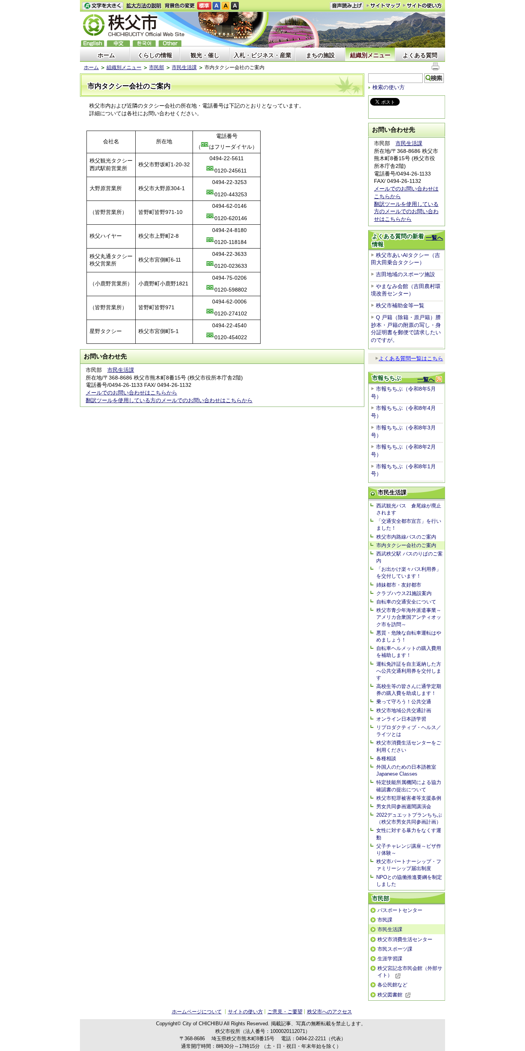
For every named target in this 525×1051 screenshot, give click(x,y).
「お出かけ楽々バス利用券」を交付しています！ (408, 572)
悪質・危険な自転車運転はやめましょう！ (408, 636)
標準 (204, 6)
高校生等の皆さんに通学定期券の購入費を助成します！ (408, 689)
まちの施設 (320, 55)
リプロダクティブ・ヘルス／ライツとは (408, 730)
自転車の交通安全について (406, 602)
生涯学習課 (389, 958)
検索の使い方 (388, 87)
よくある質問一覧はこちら (411, 358)
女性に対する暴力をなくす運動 (408, 833)
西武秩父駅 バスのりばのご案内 (409, 557)
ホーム (106, 55)
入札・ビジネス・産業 (262, 55)
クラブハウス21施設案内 (404, 593)
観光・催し (205, 55)
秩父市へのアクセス (329, 1012)
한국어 (144, 43)
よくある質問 (420, 55)
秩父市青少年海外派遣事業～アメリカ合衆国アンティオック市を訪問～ (408, 617)
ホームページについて (197, 1012)
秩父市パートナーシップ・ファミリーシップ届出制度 (408, 865)
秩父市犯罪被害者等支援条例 (408, 798)
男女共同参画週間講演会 (403, 806)
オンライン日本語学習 (401, 719)
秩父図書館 (389, 995)
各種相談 (386, 758)
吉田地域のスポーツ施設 (405, 274)
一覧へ (434, 237)
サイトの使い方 (422, 5)
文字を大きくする (102, 6)
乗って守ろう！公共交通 (403, 702)
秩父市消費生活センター (404, 939)
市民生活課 (184, 67)
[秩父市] (133, 26)
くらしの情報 (155, 55)
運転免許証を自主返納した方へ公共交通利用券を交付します (408, 671)
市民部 (156, 67)
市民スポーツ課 (394, 949)
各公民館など (392, 985)
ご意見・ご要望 (284, 1012)
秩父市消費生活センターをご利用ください (408, 746)
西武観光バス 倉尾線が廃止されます (408, 509)
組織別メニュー (370, 55)
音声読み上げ (347, 6)
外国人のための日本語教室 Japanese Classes (408, 770)
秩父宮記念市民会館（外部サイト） (409, 971)
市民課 (384, 920)
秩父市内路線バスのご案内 (406, 537)
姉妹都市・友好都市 (398, 585)
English (92, 43)
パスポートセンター (399, 910)
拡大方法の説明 (144, 6)
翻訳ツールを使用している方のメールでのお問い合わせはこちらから (169, 400)
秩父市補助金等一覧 (400, 305)
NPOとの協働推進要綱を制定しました (409, 880)
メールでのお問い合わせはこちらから (131, 393)
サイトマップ (383, 5)
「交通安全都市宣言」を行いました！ (408, 524)
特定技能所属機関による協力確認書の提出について (408, 785)
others (169, 43)
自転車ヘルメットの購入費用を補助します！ (408, 651)
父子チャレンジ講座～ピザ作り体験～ (408, 849)
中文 (118, 43)
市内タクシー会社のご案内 (406, 545)
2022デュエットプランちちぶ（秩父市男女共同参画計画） (409, 818)
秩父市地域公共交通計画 (403, 710)
